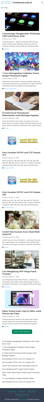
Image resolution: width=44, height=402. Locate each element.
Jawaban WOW (9, 168)
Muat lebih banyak (22, 332)
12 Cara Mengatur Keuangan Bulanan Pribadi (18, 378)
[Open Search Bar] (42, 2)
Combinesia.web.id (22, 2)
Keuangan (7, 287)
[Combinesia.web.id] (6, 2)
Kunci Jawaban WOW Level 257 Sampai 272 (21, 153)
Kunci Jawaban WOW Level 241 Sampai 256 (21, 193)
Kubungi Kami (11, 391)
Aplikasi (6, 49)
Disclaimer (22, 391)
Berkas (6, 128)
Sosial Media (12, 89)
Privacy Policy (32, 391)
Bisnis (6, 89)
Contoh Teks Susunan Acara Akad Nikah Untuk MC (21, 233)
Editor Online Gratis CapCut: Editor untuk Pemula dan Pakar (21, 312)
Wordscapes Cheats (22, 395)
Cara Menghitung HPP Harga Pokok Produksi (19, 272)
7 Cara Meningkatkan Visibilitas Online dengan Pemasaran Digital (20, 74)
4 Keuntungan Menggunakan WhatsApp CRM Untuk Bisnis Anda (21, 34)
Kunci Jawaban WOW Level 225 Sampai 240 (18, 382)
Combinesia (23, 399)
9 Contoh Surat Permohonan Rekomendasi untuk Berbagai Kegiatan (20, 114)
